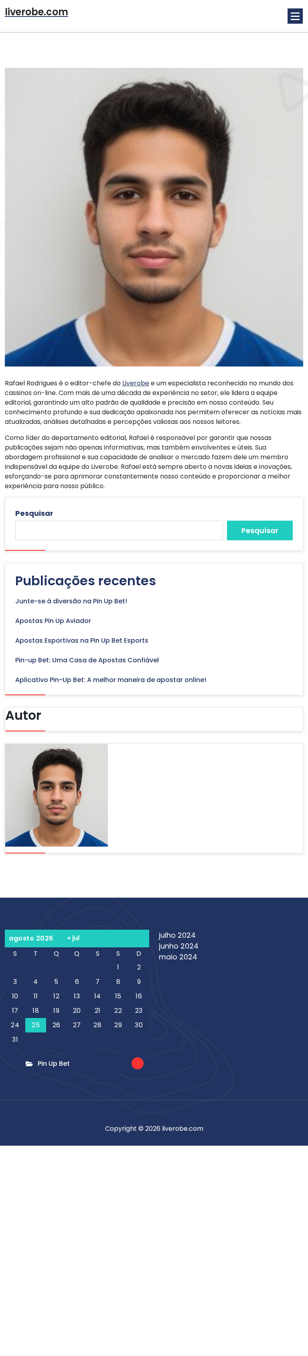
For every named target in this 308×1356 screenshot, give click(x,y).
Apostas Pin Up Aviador (53, 620)
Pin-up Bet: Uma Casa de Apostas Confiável (87, 660)
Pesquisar (34, 513)
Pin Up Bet (54, 1063)
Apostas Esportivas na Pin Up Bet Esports (81, 640)
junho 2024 (179, 946)
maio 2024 (178, 957)
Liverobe (135, 383)
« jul (73, 938)
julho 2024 (177, 935)
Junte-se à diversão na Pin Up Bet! (71, 601)
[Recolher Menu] (295, 16)
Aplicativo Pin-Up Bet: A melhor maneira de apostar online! (110, 679)
